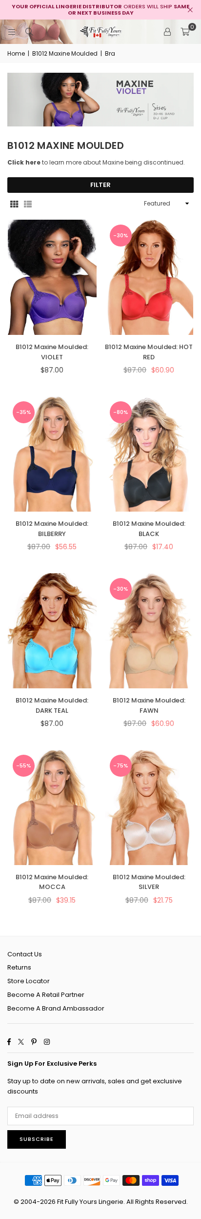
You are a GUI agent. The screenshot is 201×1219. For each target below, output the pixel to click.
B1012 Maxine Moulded (65, 53)
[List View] (28, 203)
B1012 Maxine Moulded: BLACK (149, 528)
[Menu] (11, 31)
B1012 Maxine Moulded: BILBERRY (52, 528)
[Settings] (167, 32)
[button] (185, 32)
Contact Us (24, 954)
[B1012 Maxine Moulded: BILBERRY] (52, 454)
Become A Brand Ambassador (55, 1008)
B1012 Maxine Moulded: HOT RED (149, 352)
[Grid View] (14, 203)
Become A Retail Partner (45, 994)
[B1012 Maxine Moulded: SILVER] (149, 807)
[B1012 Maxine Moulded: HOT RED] (149, 277)
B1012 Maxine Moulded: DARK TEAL (52, 705)
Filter (100, 184)
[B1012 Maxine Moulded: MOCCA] (52, 807)
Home (16, 53)
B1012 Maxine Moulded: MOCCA (52, 882)
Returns (19, 967)
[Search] (29, 31)
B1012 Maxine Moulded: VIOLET (52, 352)
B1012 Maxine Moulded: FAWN (149, 705)
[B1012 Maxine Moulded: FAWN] (149, 630)
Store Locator (28, 981)
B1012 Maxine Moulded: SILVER (149, 882)
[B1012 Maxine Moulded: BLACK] (149, 454)
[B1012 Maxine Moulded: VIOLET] (52, 277)
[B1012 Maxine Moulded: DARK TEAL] (52, 630)
